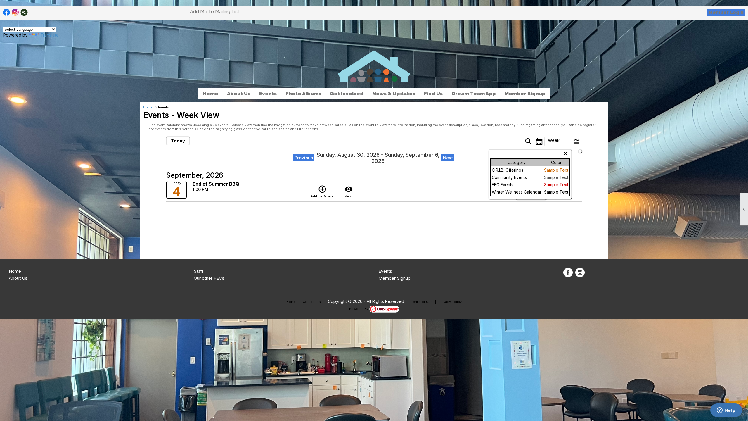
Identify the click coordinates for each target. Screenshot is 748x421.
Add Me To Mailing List (214, 11)
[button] (557, 141)
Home (210, 93)
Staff (199, 271)
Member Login (726, 12)
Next (448, 158)
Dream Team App (473, 93)
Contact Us (312, 302)
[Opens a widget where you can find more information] (726, 410)
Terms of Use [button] (421, 302)
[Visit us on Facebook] (6, 12)
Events (385, 271)
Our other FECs (209, 278)
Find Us (433, 93)
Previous (304, 158)
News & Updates (393, 93)
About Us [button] (238, 93)
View (348, 191)
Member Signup (525, 93)
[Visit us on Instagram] (15, 12)
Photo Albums (303, 93)
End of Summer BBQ (216, 184)
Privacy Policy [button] (450, 302)
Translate (49, 35)
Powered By (359, 309)
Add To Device (322, 191)
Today (178, 141)
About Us (18, 278)
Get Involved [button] (346, 93)
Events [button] (268, 93)
